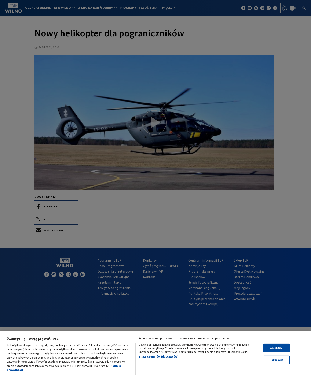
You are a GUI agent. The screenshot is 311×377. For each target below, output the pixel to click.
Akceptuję (276, 348)
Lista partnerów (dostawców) (158, 356)
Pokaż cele (276, 360)
